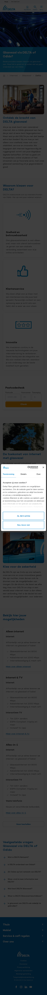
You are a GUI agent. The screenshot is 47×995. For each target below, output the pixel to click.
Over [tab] (39, 474)
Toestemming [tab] (8, 474)
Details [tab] (24, 474)
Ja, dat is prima (23, 516)
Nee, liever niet (23, 525)
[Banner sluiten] (43, 467)
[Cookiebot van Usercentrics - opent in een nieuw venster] (28, 467)
